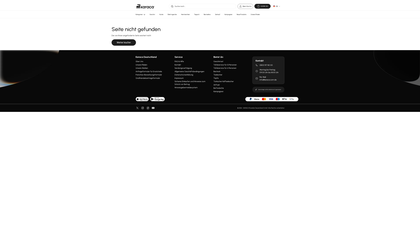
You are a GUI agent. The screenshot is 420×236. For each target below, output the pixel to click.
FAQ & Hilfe (179, 61)
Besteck (217, 71)
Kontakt (178, 65)
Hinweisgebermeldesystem (186, 87)
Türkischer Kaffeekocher (224, 81)
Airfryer (217, 85)
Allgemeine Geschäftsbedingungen (189, 71)
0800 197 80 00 (266, 65)
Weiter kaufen (124, 42)
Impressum (179, 78)
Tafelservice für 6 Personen (225, 68)
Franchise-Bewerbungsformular (149, 75)
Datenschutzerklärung (184, 75)
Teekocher (218, 75)
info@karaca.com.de (268, 80)
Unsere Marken (142, 68)
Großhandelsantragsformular (148, 78)
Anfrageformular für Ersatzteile (149, 71)
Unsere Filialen (141, 65)
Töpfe (216, 78)
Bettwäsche (219, 88)
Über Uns (139, 61)
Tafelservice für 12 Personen (225, 65)
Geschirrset (218, 61)
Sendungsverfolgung (183, 68)
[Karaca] (146, 6)
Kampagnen (218, 91)
